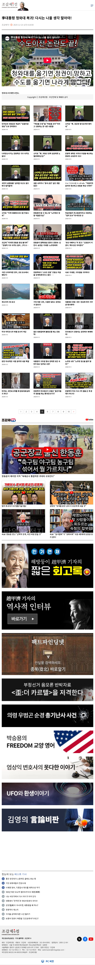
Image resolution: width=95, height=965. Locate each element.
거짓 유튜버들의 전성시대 (16, 883)
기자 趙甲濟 (19, 938)
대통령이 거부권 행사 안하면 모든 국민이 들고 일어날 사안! (46, 362)
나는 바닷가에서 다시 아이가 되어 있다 (21, 896)
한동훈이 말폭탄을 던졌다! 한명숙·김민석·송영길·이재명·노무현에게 (47, 243)
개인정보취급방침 (8, 938)
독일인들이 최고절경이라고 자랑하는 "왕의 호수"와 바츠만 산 (78, 214)
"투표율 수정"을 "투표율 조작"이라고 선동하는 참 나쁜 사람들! (46, 125)
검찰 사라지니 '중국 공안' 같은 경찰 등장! (46, 184)
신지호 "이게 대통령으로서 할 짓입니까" (15, 214)
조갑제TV (28, 938)
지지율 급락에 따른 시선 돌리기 (18, 914)
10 (69, 412)
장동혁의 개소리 (12, 909)
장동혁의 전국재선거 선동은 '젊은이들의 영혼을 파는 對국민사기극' (47, 392)
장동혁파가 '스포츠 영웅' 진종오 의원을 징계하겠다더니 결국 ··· (47, 273)
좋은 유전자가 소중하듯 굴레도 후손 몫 (21, 878)
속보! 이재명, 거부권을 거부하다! (77, 272)
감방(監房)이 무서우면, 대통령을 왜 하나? (22, 905)
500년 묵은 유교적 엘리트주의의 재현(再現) (23, 892)
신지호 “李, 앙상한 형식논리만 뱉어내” (78, 125)
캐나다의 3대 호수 (8, 302)
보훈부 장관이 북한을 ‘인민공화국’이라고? (22, 918)
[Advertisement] (47, 851)
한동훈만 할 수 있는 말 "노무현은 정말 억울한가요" (46, 214)
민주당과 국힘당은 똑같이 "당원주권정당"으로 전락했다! (15, 125)
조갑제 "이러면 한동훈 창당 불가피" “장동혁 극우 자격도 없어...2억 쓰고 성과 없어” (15, 244)
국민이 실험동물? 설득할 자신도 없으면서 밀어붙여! (15, 184)
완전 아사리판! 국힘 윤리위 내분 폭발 (15, 361)
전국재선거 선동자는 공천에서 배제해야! (79, 333)
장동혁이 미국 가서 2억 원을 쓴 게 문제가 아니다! (78, 392)
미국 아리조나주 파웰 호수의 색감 (14, 331)
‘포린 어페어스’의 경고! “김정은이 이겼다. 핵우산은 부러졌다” (79, 243)
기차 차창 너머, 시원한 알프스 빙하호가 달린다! (47, 303)
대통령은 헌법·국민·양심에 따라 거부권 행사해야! (79, 303)
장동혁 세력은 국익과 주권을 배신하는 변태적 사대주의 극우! (79, 154)
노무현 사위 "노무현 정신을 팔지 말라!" (78, 362)
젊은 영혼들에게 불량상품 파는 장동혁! (46, 333)
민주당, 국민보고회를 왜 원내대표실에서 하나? (16, 392)
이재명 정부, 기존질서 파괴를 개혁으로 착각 (23, 887)
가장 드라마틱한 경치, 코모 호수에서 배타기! (15, 273)
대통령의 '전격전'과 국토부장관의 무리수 (22, 900)
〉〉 (73, 411)
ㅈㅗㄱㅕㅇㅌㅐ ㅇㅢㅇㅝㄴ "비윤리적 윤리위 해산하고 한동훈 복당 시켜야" (79, 184)
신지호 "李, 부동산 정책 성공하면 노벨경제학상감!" (46, 154)
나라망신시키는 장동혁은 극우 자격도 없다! (15, 154)
